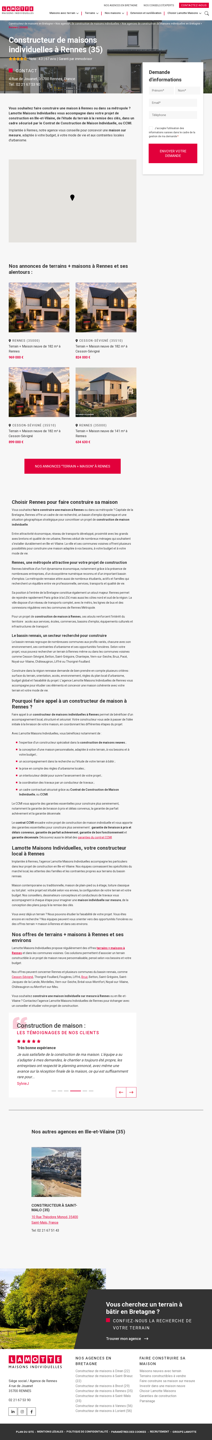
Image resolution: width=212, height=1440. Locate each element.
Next (131, 1092)
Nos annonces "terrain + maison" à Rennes (72, 466)
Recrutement (159, 1431)
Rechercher (207, 15)
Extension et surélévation (145, 13)
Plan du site (25, 1431)
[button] (72, 198)
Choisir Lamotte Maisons (182, 13)
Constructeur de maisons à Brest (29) (103, 1386)
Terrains (90, 13)
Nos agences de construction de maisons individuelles (87, 23)
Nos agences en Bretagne (120, 5)
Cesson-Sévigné (22, 977)
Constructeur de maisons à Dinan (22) (103, 1371)
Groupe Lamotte (184, 1431)
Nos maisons (113, 13)
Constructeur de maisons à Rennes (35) (104, 1391)
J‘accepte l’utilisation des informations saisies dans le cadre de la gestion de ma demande (172, 132)
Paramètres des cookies (128, 1431)
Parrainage (147, 1401)
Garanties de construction (158, 1396)
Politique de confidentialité (87, 1431)
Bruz (84, 977)
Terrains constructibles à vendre (163, 1376)
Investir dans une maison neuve (162, 1386)
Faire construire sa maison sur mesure (167, 1381)
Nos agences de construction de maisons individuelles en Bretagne (161, 23)
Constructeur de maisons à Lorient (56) (104, 1411)
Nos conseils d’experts (159, 5)
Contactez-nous (194, 5)
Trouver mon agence (123, 1338)
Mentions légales (50, 1431)
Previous (121, 1092)
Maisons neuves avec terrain (160, 1371)
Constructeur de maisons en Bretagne (31, 23)
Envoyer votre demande (173, 153)
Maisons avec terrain (62, 13)
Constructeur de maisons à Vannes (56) (104, 1406)
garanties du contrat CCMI (95, 837)
